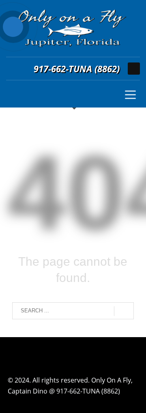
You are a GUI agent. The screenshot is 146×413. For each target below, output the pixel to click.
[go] (124, 311)
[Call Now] (13, 27)
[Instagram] (134, 68)
